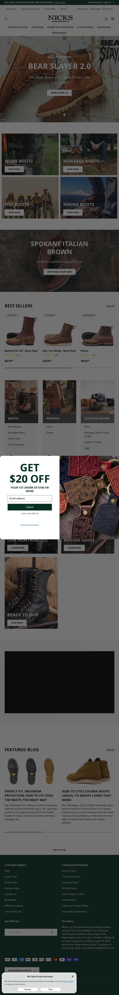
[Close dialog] (116, 458)
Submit (30, 507)
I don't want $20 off (29, 513)
